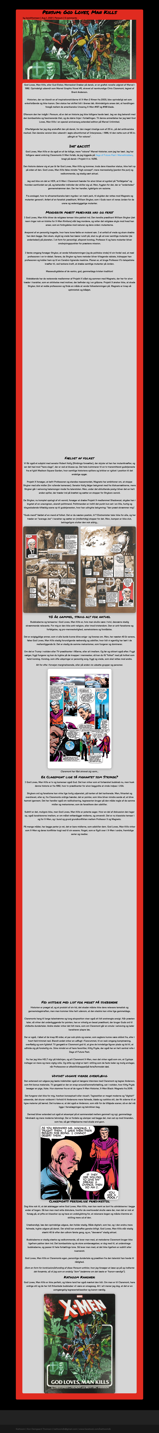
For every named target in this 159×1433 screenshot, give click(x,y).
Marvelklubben (108, 6)
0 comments (71, 17)
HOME (57, 6)
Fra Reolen (126, 6)
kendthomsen (33, 17)
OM (67, 6)
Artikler (139, 6)
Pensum (93, 6)
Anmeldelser (79, 6)
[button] (26, 140)
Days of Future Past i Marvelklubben (114, 155)
